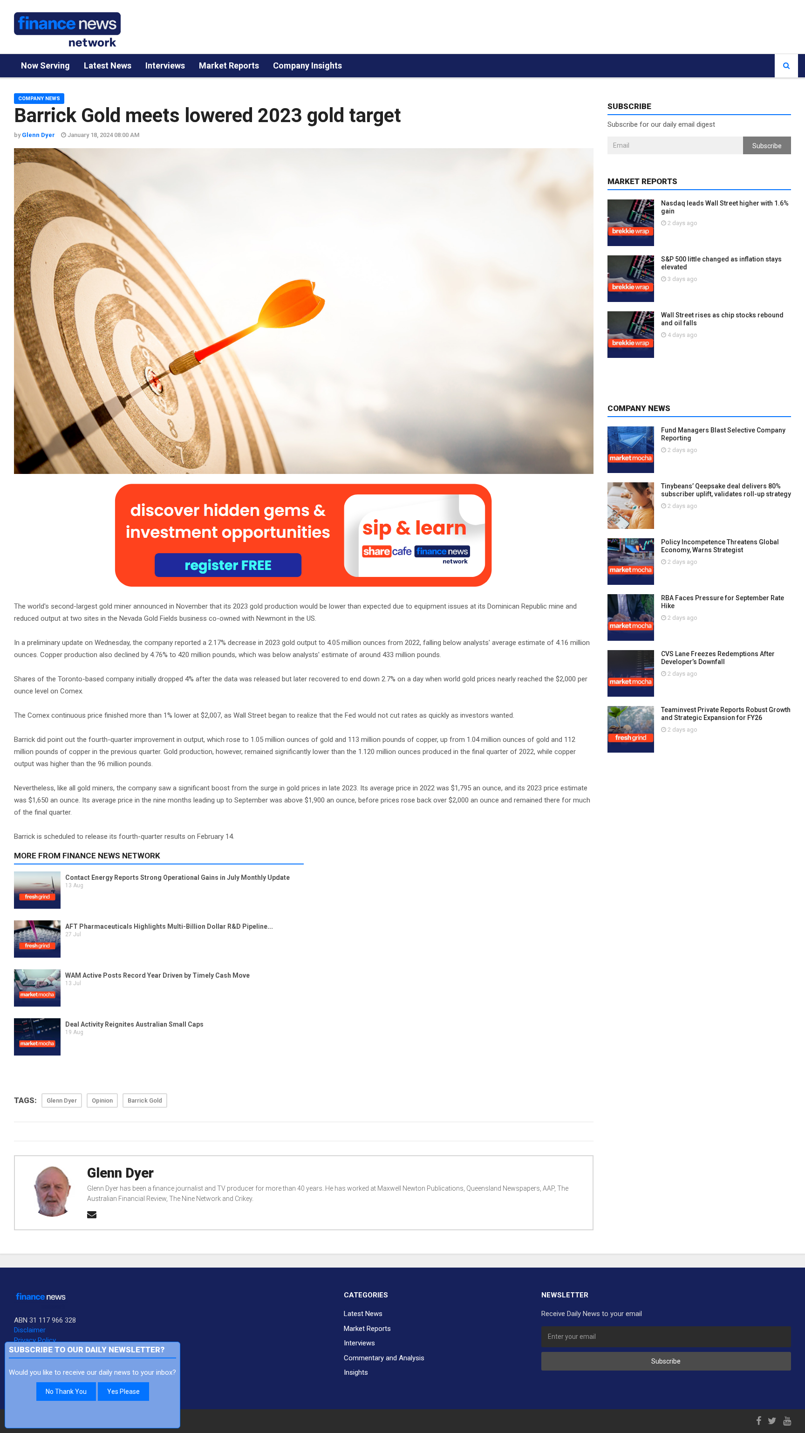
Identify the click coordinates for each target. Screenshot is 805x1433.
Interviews (165, 65)
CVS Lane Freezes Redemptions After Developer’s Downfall (718, 657)
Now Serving (45, 65)
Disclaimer (30, 1330)
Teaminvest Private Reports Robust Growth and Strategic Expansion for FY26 (726, 713)
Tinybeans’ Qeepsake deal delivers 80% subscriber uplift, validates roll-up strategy (726, 490)
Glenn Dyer (120, 1173)
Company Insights (307, 65)
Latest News (107, 65)
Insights (356, 1372)
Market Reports (229, 65)
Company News (39, 99)
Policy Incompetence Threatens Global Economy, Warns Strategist (720, 546)
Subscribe (767, 146)
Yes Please (123, 1391)
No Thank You (66, 1391)
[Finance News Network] (67, 29)
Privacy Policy (35, 1340)
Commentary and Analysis (384, 1358)
